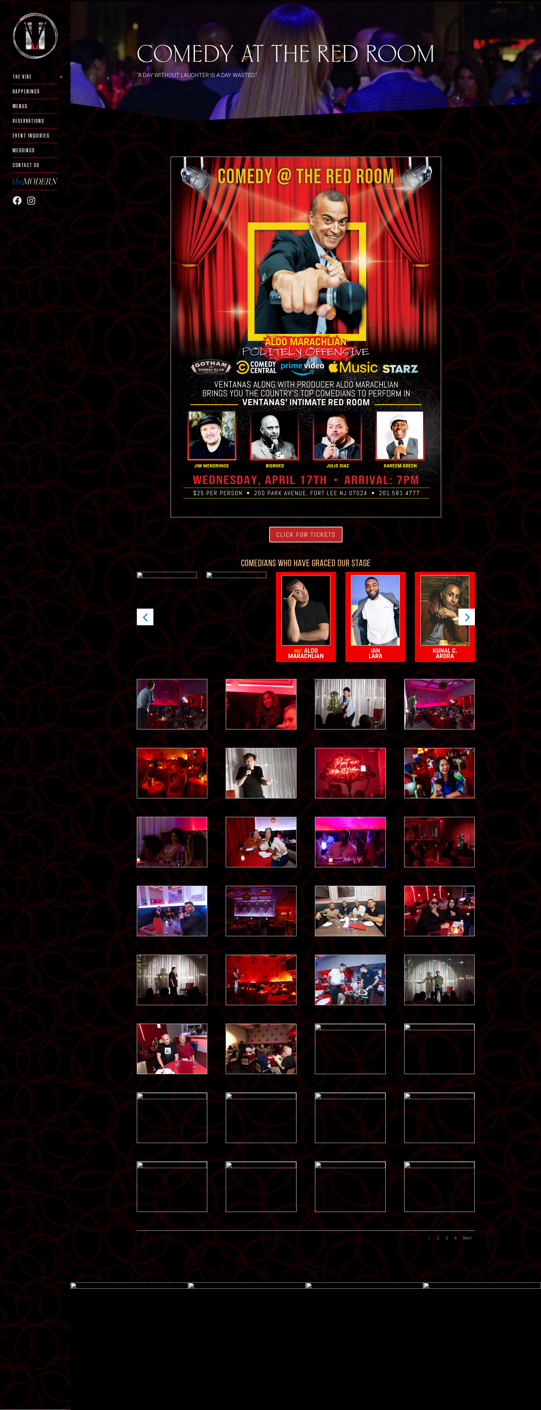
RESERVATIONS (28, 121)
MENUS (20, 106)
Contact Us (26, 165)
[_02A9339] (172, 1166)
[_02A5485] (172, 934)
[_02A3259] (261, 865)
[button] (145, 617)
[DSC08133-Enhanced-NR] (261, 1166)
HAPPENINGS (26, 91)
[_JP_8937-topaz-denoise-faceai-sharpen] (350, 1166)
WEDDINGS (24, 150)
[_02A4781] (350, 1003)
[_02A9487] (439, 727)
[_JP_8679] (261, 727)
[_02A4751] (439, 796)
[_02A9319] (439, 865)
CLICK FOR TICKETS (306, 534)
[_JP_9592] (350, 727)
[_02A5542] (350, 796)
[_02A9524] (172, 727)
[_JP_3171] (261, 796)
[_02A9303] (261, 1072)
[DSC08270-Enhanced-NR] (261, 1003)
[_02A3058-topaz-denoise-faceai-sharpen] (439, 934)
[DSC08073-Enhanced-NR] (172, 796)
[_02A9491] (439, 1003)
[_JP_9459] (172, 1003)
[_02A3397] (350, 1097)
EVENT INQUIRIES (31, 135)
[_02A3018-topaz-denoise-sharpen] (261, 1097)
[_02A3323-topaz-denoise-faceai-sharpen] (439, 1028)
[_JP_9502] (172, 865)
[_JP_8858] (439, 1097)
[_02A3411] (350, 865)
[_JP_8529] (439, 1166)
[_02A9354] (350, 934)
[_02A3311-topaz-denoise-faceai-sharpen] (350, 1028)
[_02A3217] (261, 934)
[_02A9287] (172, 1072)
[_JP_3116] (172, 1097)
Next (467, 1238)
